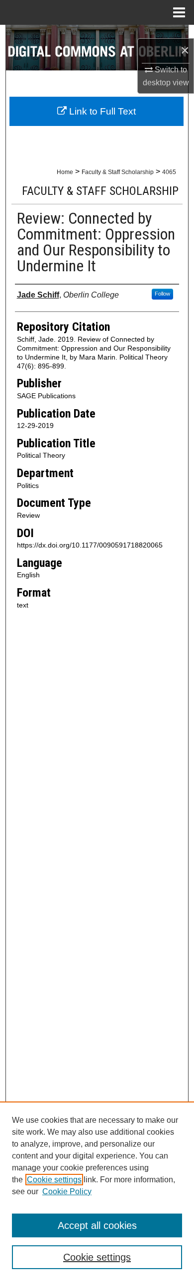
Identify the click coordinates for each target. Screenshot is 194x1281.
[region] (97, 1191)
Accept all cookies (97, 1225)
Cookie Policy (67, 1191)
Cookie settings (54, 1179)
